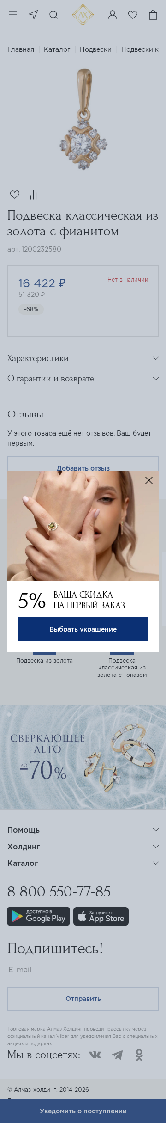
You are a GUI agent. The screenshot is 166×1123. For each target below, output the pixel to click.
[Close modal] (149, 480)
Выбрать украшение (83, 629)
